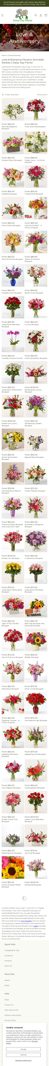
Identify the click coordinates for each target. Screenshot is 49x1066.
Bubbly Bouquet (32, 657)
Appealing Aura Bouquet (35, 754)
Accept (23, 1049)
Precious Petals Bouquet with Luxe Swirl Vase (12, 525)
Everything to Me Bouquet (32, 951)
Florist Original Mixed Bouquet (11, 886)
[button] (35, 15)
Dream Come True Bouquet (10, 820)
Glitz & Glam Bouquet (11, 225)
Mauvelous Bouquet (10, 689)
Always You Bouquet (10, 558)
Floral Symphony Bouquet (36, 358)
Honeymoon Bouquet (34, 984)
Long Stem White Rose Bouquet (12, 391)
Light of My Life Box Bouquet (10, 624)
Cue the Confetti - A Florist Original (33, 226)
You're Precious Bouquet (12, 657)
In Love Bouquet (32, 324)
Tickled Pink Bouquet (34, 194)
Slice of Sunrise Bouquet (12, 259)
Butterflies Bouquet (10, 984)
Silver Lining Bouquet (34, 689)
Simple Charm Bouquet (12, 160)
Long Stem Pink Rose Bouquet (34, 591)
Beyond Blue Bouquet (34, 457)
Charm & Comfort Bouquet (32, 260)
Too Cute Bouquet (32, 853)
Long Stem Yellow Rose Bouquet (12, 591)
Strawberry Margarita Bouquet (34, 525)
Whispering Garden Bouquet (33, 424)
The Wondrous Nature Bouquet (11, 492)
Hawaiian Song (8, 950)
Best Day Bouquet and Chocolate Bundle (34, 624)
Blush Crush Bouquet (34, 293)
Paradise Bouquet (9, 194)
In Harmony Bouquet (34, 558)
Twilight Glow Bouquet (12, 293)
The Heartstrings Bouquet (36, 720)
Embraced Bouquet (33, 885)
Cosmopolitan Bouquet (35, 788)
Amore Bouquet (8, 918)
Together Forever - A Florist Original (10, 721)
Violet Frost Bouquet (11, 1015)
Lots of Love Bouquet (34, 918)
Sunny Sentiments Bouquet (10, 458)
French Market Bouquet (35, 491)
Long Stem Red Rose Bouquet (11, 325)
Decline (23, 1055)
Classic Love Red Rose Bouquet (34, 820)
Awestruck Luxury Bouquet (9, 424)
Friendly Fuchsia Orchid (12, 358)
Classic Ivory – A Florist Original (35, 161)
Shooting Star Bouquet (12, 853)
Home (4, 55)
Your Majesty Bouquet (11, 788)
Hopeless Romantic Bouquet (10, 755)
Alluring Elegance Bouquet (9, 128)
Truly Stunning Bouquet (35, 127)
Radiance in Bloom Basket (33, 1016)
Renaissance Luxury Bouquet (33, 391)
